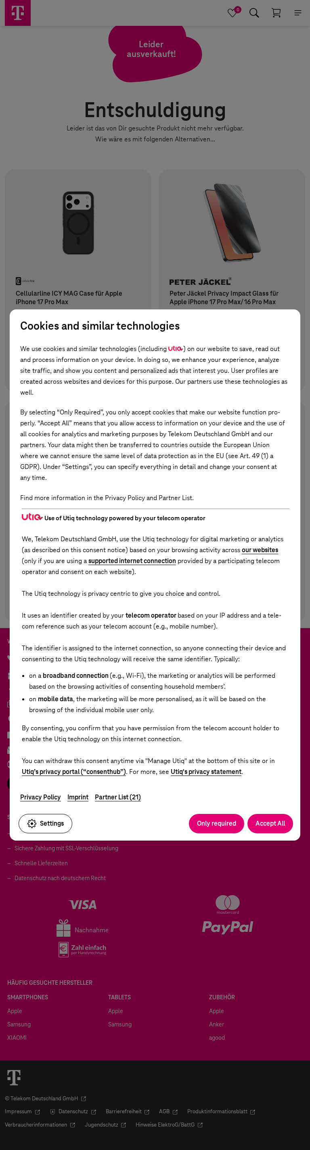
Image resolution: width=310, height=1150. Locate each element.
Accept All (270, 823)
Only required (216, 823)
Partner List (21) (118, 797)
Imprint (77, 797)
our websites (260, 550)
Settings (52, 823)
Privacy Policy (40, 797)
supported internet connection (132, 561)
